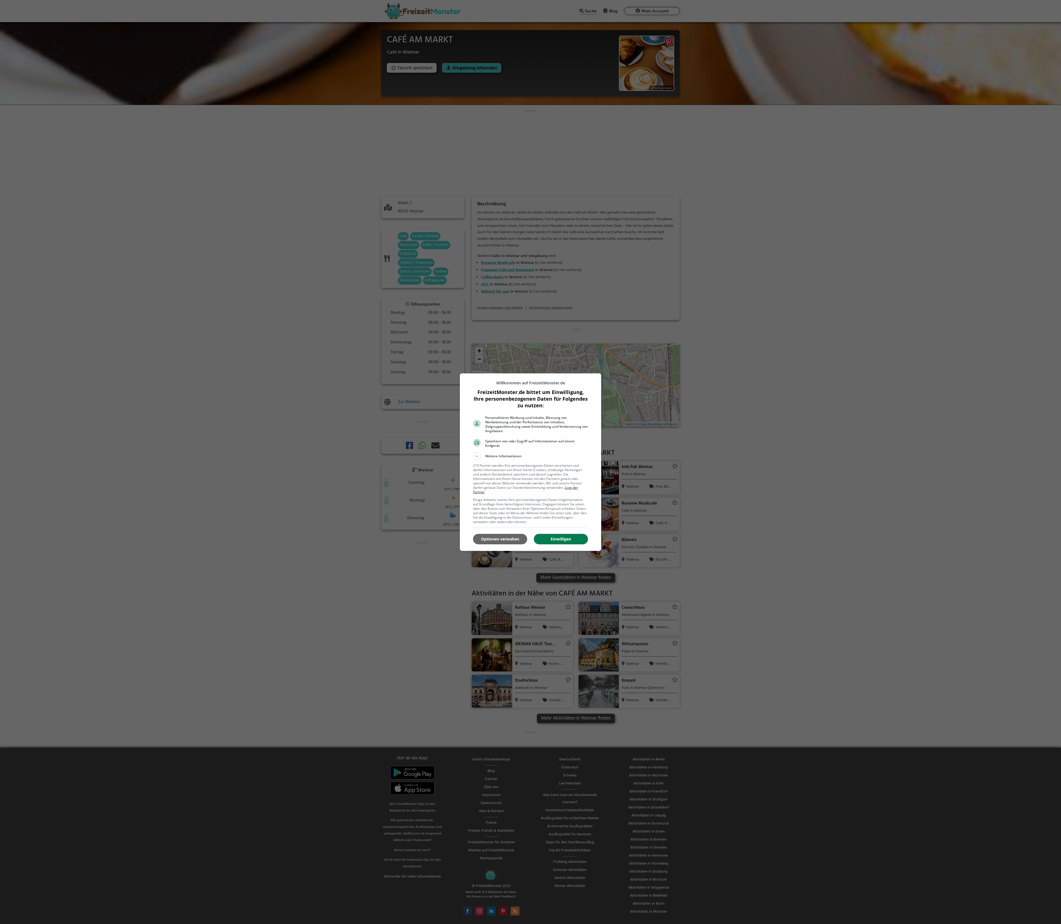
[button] (530, 456)
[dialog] (530, 462)
